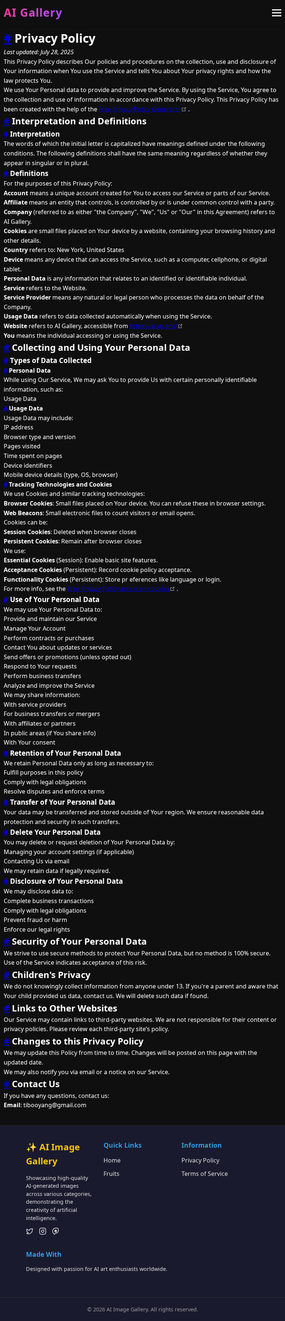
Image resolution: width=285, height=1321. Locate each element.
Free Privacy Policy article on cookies (122, 589)
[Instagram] (42, 1232)
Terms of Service (204, 1174)
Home (112, 1160)
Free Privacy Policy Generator (143, 109)
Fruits (111, 1174)
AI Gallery (33, 12)
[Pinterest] (55, 1232)
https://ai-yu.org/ (156, 326)
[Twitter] (29, 1232)
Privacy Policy (200, 1160)
